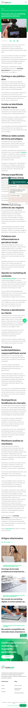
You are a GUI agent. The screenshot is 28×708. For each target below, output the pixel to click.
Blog (2, 8)
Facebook (24, 152)
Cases (2, 685)
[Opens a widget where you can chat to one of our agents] (23, 705)
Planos (3, 688)
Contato (3, 691)
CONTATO (7, 657)
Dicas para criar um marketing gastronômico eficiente (13, 10)
